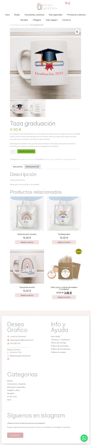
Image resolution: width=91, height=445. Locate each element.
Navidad (24, 19)
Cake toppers (51, 19)
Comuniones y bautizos (34, 14)
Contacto (66, 19)
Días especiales (55, 14)
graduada (67, 159)
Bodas (17, 14)
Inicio (7, 14)
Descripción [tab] (18, 166)
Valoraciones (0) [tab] (32, 166)
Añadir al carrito (26, 151)
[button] (77, 32)
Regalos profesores (21, 25)
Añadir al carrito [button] (27, 242)
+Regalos (36, 19)
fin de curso (49, 159)
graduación (59, 159)
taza (73, 159)
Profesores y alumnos (76, 14)
